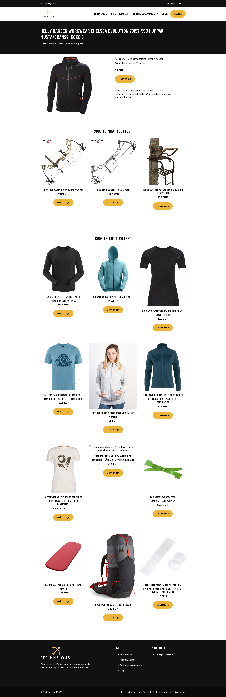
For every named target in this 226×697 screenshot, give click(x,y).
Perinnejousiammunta (145, 13)
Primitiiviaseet (119, 13)
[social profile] (61, 3)
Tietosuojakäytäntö (162, 692)
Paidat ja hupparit (75, 43)
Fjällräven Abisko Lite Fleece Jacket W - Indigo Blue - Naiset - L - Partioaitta (163, 398)
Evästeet (147, 692)
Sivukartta (179, 692)
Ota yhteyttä (134, 692)
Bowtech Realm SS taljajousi (113, 189)
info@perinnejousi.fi (175, 3)
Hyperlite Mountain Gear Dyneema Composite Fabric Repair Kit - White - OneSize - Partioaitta (162, 588)
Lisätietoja (125, 79)
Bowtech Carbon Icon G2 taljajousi (63, 189)
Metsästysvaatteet (53, 43)
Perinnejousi (100, 13)
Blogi (165, 13)
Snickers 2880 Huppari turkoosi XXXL (113, 296)
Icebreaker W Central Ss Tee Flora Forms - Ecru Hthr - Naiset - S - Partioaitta (63, 500)
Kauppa (178, 14)
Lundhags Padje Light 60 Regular (113, 604)
